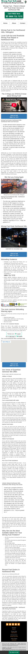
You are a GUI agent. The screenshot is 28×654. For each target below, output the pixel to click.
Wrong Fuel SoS (14, 636)
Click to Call (14, 652)
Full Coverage (8, 648)
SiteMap (3, 648)
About (14, 23)
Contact (22, 23)
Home (5, 23)
